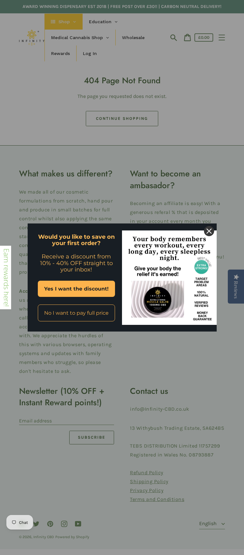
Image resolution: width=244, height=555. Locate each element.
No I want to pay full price (76, 313)
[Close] (209, 231)
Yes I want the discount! (76, 289)
